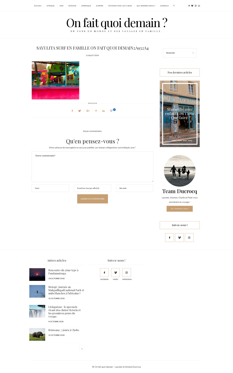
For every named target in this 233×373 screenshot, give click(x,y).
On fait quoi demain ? (116, 22)
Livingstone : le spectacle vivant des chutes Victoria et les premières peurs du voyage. (64, 311)
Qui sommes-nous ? (146, 6)
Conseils (164, 6)
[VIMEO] (115, 272)
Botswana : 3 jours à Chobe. (64, 330)
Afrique (51, 6)
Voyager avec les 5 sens (120, 6)
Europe (99, 6)
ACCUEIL (38, 6)
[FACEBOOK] (104, 272)
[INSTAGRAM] (126, 272)
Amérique (86, 6)
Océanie (72, 6)
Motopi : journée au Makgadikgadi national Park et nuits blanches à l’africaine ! (66, 290)
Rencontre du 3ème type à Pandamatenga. (63, 272)
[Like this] (111, 110)
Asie (62, 6)
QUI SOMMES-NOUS (179, 209)
